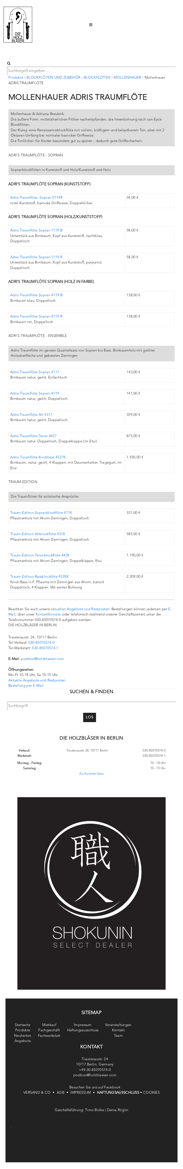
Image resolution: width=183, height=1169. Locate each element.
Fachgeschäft (49, 1030)
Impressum (83, 1025)
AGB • (63, 1093)
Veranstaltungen (118, 1025)
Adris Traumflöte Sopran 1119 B (36, 230)
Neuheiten (22, 1036)
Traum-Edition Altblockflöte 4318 (37, 534)
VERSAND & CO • (40, 1093)
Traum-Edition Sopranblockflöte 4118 (41, 513)
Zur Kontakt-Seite (91, 773)
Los (89, 717)
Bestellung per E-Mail (26, 686)
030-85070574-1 (45, 648)
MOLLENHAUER (127, 78)
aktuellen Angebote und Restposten (80, 609)
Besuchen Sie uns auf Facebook (94, 1087)
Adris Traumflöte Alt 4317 (31, 415)
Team (118, 1036)
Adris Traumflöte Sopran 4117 (34, 372)
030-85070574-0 (41, 643)
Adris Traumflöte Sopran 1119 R (36, 257)
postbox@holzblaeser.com (42, 659)
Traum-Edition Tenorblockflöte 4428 (39, 555)
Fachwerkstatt (49, 1036)
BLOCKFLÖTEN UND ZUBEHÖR (53, 78)
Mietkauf (49, 1025)
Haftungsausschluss (82, 1030)
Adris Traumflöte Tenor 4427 (33, 436)
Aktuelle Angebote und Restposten (37, 680)
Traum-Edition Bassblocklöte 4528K (39, 577)
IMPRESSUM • (83, 1093)
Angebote (23, 1041)
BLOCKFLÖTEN (97, 78)
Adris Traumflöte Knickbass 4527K (38, 457)
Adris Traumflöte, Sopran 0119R (36, 198)
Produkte (15, 78)
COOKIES (151, 1093)
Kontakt (118, 1030)
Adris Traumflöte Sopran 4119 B (36, 295)
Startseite (22, 1025)
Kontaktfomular (48, 614)
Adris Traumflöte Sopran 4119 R (36, 316)
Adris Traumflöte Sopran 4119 (34, 393)
